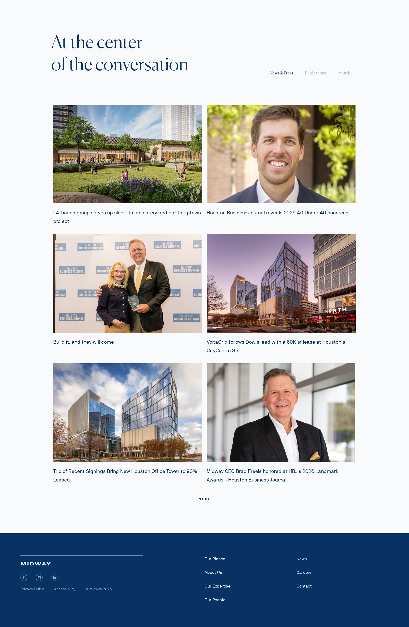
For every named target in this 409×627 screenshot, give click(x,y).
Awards (344, 73)
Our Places (214, 558)
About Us (213, 572)
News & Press (281, 73)
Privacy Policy (32, 589)
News (302, 558)
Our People (214, 599)
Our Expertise (217, 586)
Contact (304, 586)
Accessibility (64, 589)
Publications (315, 73)
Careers (304, 572)
